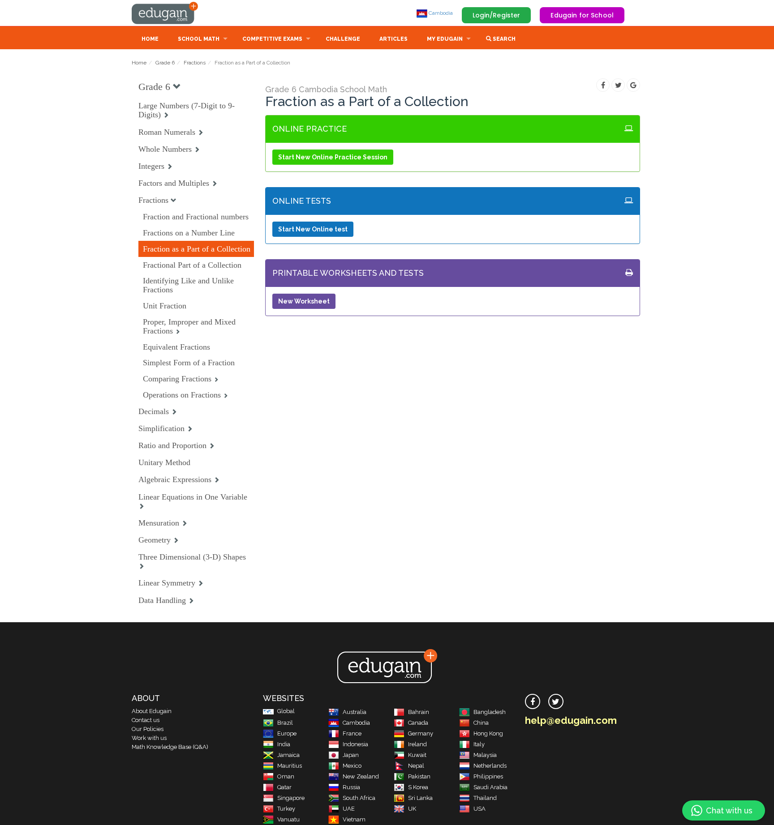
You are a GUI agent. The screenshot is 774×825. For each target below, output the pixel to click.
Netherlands (490, 765)
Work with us (149, 738)
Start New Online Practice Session (332, 157)
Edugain (165, 13)
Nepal (416, 765)
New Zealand (361, 776)
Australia (354, 712)
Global (286, 711)
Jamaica (288, 755)
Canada (418, 722)
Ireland (417, 744)
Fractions (195, 63)
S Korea (418, 787)
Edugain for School (582, 15)
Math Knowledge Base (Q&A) (170, 747)
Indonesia (355, 744)
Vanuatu (288, 819)
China (481, 722)
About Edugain (152, 711)
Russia (351, 787)
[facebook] (532, 701)
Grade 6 (165, 63)
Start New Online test (313, 229)
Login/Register (496, 15)
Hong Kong (488, 733)
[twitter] (555, 701)
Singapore (291, 798)
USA (479, 808)
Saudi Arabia (490, 787)
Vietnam (354, 819)
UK (412, 808)
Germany (420, 733)
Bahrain (418, 712)
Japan (351, 755)
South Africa (359, 798)
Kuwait (417, 755)
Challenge (343, 39)
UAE (349, 808)
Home (150, 39)
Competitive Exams (272, 39)
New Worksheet (304, 301)
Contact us (145, 720)
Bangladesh (489, 712)
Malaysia (485, 755)
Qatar (284, 787)
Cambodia (440, 13)
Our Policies (147, 729)
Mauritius (289, 765)
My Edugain (445, 39)
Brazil (285, 722)
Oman (285, 776)
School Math (198, 39)
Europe (287, 733)
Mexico (352, 765)
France (352, 733)
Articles (393, 39)
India (283, 744)
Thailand (485, 798)
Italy (479, 744)
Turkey (286, 808)
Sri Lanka (420, 798)
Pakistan (419, 776)
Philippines (488, 776)
